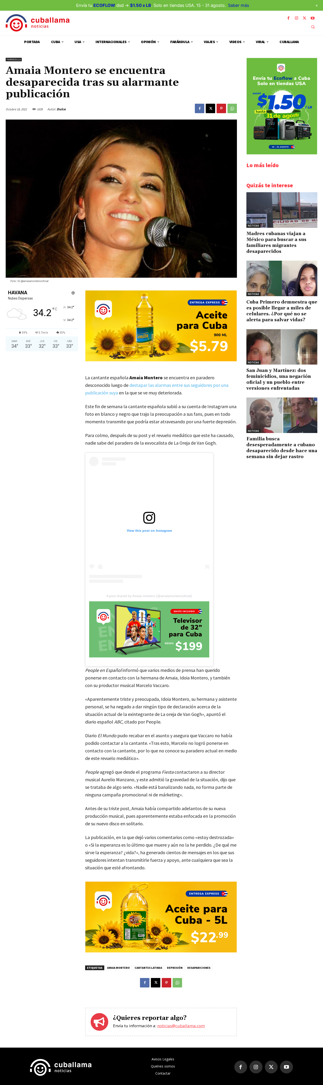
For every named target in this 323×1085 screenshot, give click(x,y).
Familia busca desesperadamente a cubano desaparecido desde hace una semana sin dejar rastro (281, 448)
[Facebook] (288, 18)
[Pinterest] (221, 108)
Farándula (14, 59)
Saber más (238, 5)
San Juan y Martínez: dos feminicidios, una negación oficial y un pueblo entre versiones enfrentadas (278, 379)
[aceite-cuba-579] (161, 360)
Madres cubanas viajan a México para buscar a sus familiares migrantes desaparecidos (276, 242)
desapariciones (198, 967)
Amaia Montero (118, 967)
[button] (312, 26)
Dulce (61, 109)
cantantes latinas (148, 967)
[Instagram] (296, 18)
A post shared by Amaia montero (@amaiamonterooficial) (149, 596)
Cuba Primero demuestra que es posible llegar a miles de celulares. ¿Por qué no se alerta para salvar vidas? (281, 311)
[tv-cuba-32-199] (149, 629)
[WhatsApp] (232, 108)
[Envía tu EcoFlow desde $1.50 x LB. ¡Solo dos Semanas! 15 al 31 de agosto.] (282, 153)
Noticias (253, 225)
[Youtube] (312, 18)
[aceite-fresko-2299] (161, 951)
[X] (304, 18)
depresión (175, 967)
